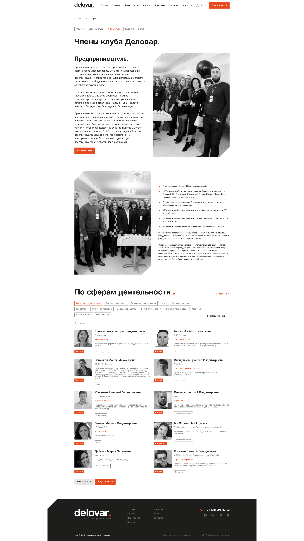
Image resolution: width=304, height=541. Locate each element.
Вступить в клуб (219, 5)
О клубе (117, 5)
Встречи (146, 5)
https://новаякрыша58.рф (185, 460)
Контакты (187, 5)
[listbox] (81, 323)
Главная (104, 5)
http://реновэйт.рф (182, 339)
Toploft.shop (179, 401)
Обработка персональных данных (216, 535)
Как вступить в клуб (134, 29)
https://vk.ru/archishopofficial (186, 368)
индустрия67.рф (102, 401)
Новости (174, 5)
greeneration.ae (101, 339)
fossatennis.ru (101, 432)
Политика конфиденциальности (176, 535)
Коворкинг (160, 5)
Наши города (131, 5)
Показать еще (84, 482)
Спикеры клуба (96, 29)
